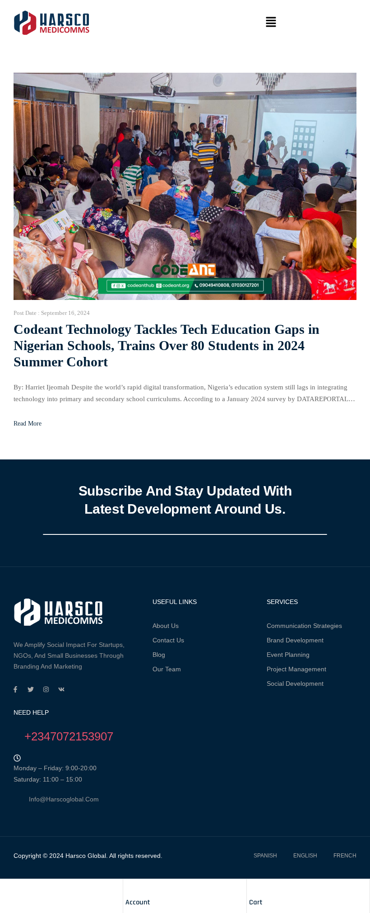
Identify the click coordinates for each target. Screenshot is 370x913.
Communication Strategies (304, 625)
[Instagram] (46, 689)
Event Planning (288, 654)
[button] (271, 23)
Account (137, 902)
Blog (159, 654)
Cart (256, 902)
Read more (28, 423)
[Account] (129, 888)
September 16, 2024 (65, 312)
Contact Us (168, 640)
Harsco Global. (86, 855)
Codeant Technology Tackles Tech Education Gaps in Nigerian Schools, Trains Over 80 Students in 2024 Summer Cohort (166, 345)
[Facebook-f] (15, 689)
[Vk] (61, 689)
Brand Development (295, 640)
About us (166, 625)
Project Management (296, 669)
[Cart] (253, 888)
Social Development (295, 683)
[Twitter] (30, 689)
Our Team (167, 669)
